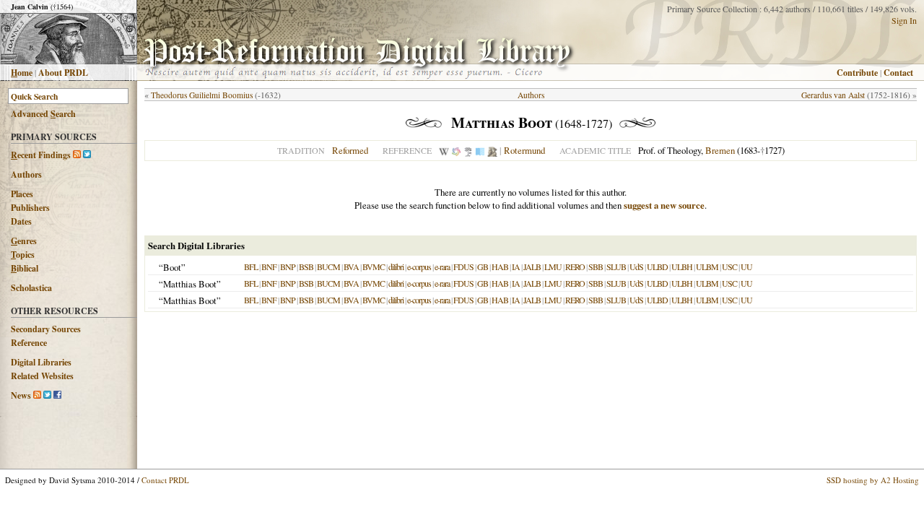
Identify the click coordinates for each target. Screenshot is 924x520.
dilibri (396, 266)
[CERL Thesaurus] (468, 150)
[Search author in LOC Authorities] (480, 150)
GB (482, 266)
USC (729, 266)
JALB (532, 266)
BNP (287, 266)
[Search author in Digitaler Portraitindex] (492, 150)
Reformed (350, 150)
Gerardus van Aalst (833, 95)
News (21, 395)
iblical (24, 268)
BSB (306, 266)
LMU (553, 266)
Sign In (904, 20)
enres (24, 241)
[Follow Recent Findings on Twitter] (87, 155)
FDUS (463, 266)
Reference (29, 343)
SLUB (616, 266)
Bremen (720, 150)
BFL (251, 266)
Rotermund (524, 150)
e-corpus (419, 266)
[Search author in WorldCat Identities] (456, 150)
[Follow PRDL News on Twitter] (47, 395)
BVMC (373, 266)
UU (746, 266)
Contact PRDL (165, 479)
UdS (636, 266)
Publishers (30, 208)
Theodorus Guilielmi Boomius (202, 95)
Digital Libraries (41, 362)
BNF (268, 266)
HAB (500, 266)
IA (516, 266)
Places (22, 194)
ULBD (657, 266)
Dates (21, 221)
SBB (595, 266)
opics (23, 254)
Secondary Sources (46, 329)
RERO (575, 266)
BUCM (328, 266)
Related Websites (42, 376)
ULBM (707, 266)
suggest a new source (664, 205)
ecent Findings (41, 155)
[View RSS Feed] (77, 155)
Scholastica (31, 288)
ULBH (681, 266)
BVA (351, 266)
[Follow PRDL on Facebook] (57, 395)
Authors (26, 174)
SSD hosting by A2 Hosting (873, 479)
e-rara (442, 266)
